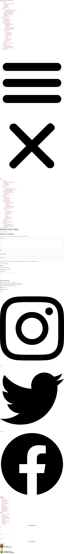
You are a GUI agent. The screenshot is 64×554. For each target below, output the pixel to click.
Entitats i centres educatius (8, 14)
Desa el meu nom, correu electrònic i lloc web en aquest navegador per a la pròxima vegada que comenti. (20, 261)
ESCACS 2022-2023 (3, 231)
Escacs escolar (8, 35)
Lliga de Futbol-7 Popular (8, 47)
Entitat (5, 2)
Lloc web (1, 257)
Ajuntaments (6, 15)
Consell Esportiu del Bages (5, 267)
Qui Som (3, 1)
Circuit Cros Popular (7, 45)
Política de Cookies (5, 516)
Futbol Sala (8, 25)
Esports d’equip (6, 23)
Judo (6, 36)
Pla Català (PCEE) (7, 16)
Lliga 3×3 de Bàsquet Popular (9, 46)
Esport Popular (4, 44)
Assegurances (6, 41)
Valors (5, 42)
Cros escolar (8, 32)
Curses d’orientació (9, 33)
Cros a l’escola (6, 20)
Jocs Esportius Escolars (6, 21)
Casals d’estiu (6, 18)
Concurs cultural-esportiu (8, 43)
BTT (6, 209)
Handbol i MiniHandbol (10, 27)
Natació (7, 37)
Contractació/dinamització (8, 11)
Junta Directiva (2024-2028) (9, 3)
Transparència (6, 6)
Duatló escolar (8, 34)
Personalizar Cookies (5, 517)
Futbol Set (7, 26)
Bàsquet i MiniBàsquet (9, 24)
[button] (32, 114)
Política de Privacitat (5, 514)
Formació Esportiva (7, 9)
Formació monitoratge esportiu (11, 10)
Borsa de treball (4, 227)
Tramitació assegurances (8, 12)
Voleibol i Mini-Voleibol (10, 28)
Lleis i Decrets (6, 7)
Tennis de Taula (8, 218)
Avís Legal (3, 515)
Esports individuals (7, 29)
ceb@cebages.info (5, 289)
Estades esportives (7, 19)
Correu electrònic (3, 253)
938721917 (5, 287)
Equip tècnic (6, 5)
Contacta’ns (4, 523)
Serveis (3, 8)
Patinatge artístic (9, 38)
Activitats (3, 17)
